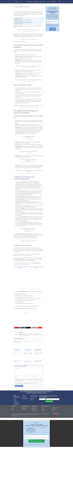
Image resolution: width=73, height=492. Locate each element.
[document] (36, 433)
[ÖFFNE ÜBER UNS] (50, 1)
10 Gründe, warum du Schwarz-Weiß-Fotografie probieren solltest (17, 350)
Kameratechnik (41, 9)
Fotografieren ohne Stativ (32, 197)
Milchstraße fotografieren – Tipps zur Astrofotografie (39, 361)
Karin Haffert (16, 9)
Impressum (22, 415)
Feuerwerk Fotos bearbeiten (18, 23)
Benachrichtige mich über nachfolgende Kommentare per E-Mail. (25, 383)
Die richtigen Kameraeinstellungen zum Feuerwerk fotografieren (23, 21)
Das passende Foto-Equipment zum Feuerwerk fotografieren (23, 19)
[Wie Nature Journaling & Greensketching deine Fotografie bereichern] (38, 344)
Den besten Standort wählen (18, 20)
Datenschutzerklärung (51, 26)
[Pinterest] (56, 416)
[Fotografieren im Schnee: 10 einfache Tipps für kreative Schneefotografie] (28, 344)
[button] (59, 1)
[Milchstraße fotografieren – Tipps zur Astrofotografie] (38, 356)
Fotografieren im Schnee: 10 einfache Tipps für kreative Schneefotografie (29, 350)
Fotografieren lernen (36, 9)
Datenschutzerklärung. (29, 445)
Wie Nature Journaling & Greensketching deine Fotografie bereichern (38, 350)
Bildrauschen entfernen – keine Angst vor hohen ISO (28, 361)
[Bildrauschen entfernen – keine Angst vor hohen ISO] (28, 356)
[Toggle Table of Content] (41, 18)
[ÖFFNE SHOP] (41, 1)
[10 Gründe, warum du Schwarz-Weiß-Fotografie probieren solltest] (18, 344)
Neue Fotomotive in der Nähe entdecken (18, 361)
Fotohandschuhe (34, 75)
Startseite (15, 4)
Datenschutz (27, 415)
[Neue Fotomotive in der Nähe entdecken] (18, 356)
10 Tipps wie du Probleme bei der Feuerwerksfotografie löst (22, 22)
